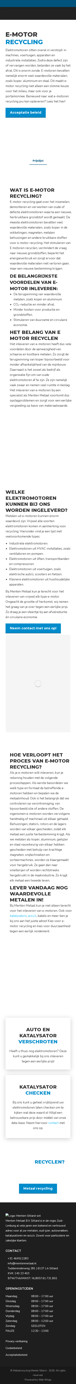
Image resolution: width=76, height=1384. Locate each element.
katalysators (18, 916)
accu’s (32, 916)
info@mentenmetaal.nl (22, 1263)
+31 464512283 (18, 1258)
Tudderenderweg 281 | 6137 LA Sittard (33, 1268)
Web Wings (45, 1379)
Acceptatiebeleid (16, 1355)
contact (53, 1123)
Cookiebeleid (14, 1348)
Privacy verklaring (16, 1341)
